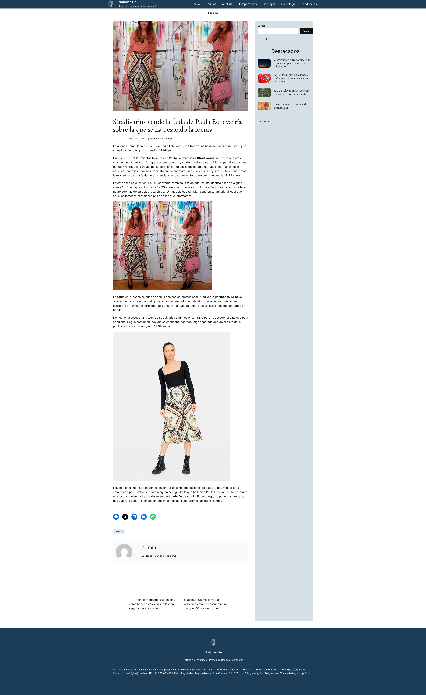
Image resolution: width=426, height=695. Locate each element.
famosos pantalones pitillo (142, 196)
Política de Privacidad (195, 659)
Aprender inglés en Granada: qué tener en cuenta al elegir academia (291, 78)
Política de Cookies (219, 659)
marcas (119, 531)
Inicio (196, 4)
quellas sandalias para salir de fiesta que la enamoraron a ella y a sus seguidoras (169, 171)
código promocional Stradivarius (193, 297)
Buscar (261, 25)
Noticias (168, 138)
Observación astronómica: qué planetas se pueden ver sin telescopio (292, 63)
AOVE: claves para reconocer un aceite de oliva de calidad (291, 92)
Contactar (237, 659)
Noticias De (127, 2)
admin (156, 138)
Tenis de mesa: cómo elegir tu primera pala (292, 106)
